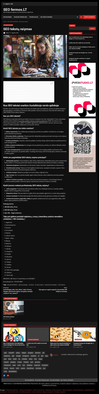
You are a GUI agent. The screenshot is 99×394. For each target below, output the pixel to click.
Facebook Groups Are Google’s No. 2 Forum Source (84, 334)
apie (5, 353)
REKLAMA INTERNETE (12, 284)
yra (44, 368)
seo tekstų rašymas (39, 284)
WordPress (30, 368)
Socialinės (45, 365)
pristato (37, 362)
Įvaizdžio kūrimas (90, 390)
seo (24, 365)
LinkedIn (24, 359)
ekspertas (7, 356)
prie (32, 362)
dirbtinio (37, 353)
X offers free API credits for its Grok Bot (79, 43)
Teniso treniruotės (13, 392)
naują (40, 359)
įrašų (5, 371)
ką (19, 359)
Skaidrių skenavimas (38, 390)
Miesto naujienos (68, 390)
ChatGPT (11, 353)
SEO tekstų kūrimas (13, 308)
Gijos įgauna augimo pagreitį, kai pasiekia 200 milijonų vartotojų (53, 289)
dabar (18, 353)
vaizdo (23, 368)
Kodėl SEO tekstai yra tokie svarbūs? (16, 90)
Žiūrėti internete (89, 17)
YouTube (38, 368)
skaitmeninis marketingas (51, 284)
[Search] (77, 17)
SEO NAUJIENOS (7, 17)
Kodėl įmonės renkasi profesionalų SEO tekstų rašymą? (20, 95)
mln (35, 359)
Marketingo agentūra (12, 390)
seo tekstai (31, 284)
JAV (42, 356)
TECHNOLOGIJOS (33, 17)
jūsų (46, 356)
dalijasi (24, 353)
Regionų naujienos (48, 392)
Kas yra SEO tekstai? (12, 88)
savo (19, 365)
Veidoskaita (3, 392)
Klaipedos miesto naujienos (53, 390)
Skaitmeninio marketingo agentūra (78, 354)
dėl (43, 353)
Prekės (20, 362)
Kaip (9, 359)
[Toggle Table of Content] (51, 83)
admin (7, 32)
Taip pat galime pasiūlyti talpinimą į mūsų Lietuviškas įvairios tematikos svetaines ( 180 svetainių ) (30, 98)
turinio (12, 368)
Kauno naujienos (37, 392)
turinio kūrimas (61, 284)
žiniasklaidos (12, 371)
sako (14, 365)
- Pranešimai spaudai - (25, 392)
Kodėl (14, 359)
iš (38, 356)
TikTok (6, 368)
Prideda (26, 362)
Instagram (26, 356)
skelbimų (29, 365)
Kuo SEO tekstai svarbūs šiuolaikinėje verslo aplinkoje (20, 86)
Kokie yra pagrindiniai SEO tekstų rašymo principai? (20, 93)
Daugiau (30, 353)
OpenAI (6, 362)
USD (17, 368)
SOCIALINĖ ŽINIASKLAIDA (20, 17)
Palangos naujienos (60, 392)
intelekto (33, 356)
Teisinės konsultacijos (25, 390)
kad (5, 359)
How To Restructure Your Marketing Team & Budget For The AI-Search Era (14, 334)
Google (18, 356)
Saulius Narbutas (79, 390)
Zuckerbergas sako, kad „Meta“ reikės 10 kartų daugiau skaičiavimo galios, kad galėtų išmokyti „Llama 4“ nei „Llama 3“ (18, 290)
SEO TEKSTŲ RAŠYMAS (46, 17)
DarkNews (45, 385)
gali (13, 356)
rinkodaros (7, 365)
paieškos (13, 362)
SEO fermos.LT (15, 9)
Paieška (72, 25)
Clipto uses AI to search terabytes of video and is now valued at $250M (61, 334)
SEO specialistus (8, 110)
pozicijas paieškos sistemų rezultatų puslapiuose (33, 121)
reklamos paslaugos (23, 284)
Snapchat (37, 365)
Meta (30, 359)
